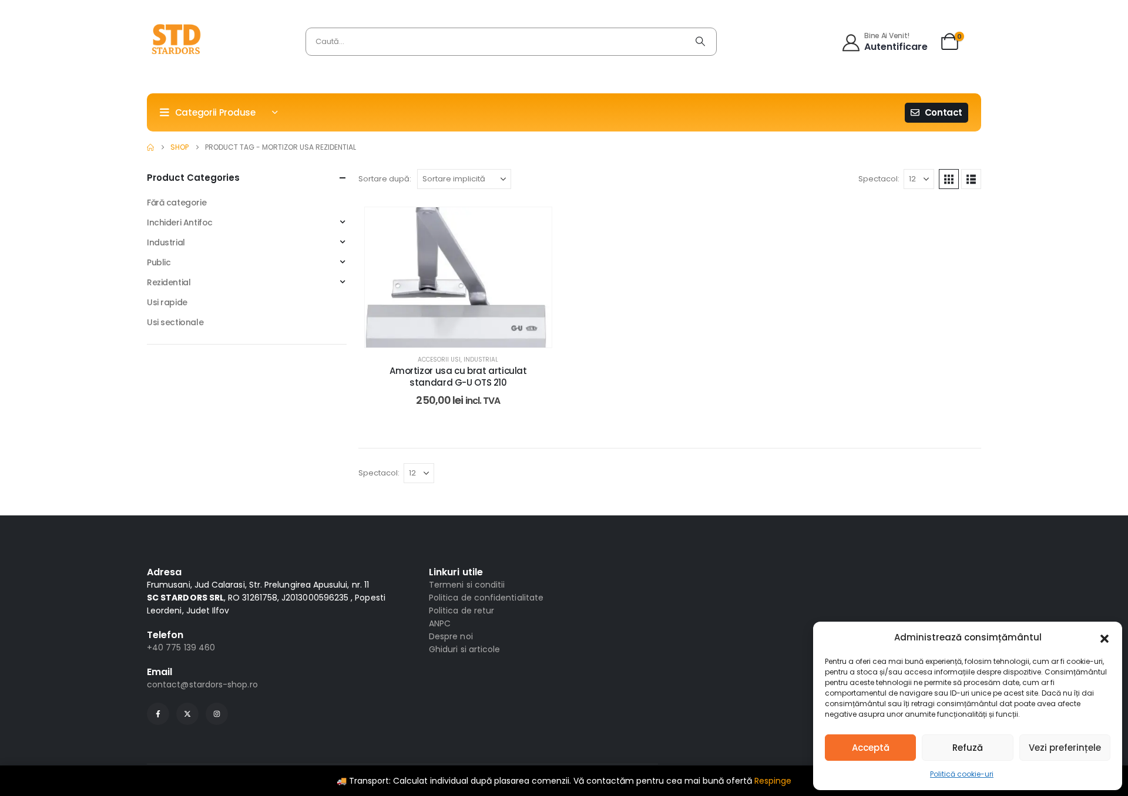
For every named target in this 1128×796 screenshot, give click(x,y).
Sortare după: (384, 178)
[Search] (700, 41)
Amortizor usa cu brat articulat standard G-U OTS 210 (458, 377)
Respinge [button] (772, 781)
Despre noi (451, 636)
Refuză (967, 747)
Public (158, 262)
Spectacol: (878, 178)
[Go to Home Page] (150, 147)
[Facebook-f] (158, 714)
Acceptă (870, 747)
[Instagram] (217, 714)
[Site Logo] (176, 41)
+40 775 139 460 (181, 647)
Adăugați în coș (466, 335)
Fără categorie (176, 202)
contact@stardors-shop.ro (202, 684)
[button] (1104, 637)
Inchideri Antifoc (180, 222)
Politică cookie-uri (961, 774)
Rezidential (168, 282)
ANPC (440, 623)
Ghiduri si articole (464, 649)
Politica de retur (461, 610)
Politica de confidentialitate (486, 597)
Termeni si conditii (467, 585)
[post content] (458, 277)
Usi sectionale (175, 322)
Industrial (481, 359)
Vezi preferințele (1065, 747)
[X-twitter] (187, 714)
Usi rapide (167, 302)
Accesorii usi (439, 359)
